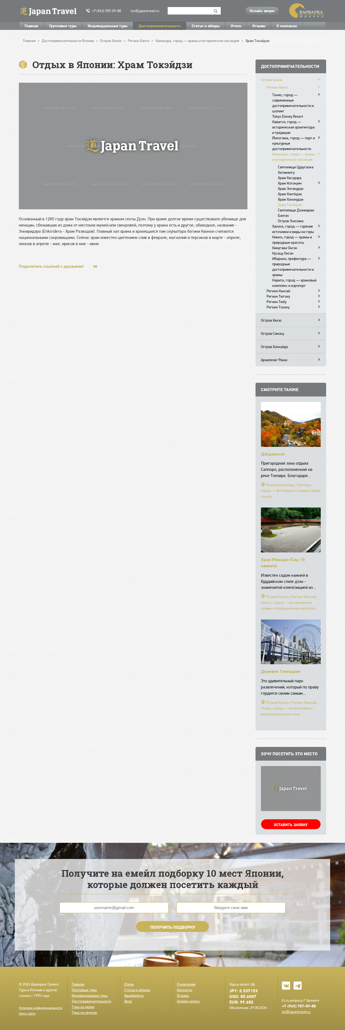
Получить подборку (172, 927)
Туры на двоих (83, 1007)
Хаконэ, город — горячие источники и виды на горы (293, 229)
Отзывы (258, 25)
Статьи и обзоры (206, 25)
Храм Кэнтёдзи (290, 194)
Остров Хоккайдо (274, 347)
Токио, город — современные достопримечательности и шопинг (293, 103)
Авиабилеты (134, 995)
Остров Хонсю (271, 80)
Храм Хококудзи (290, 199)
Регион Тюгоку (278, 296)
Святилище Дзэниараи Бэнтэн (296, 213)
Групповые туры (63, 25)
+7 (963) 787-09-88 (106, 11)
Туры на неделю (84, 1012)
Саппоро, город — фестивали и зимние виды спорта (290, 490)
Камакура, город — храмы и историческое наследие (293, 157)
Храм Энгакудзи (290, 188)
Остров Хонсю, (278, 596)
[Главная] (50, 10)
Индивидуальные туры (107, 25)
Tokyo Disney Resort (287, 116)
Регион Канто (277, 87)
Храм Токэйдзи (290, 205)
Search (216, 11)
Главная (31, 25)
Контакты (184, 990)
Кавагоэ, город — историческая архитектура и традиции (293, 127)
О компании (287, 25)
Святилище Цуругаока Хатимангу (295, 170)
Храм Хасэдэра (289, 178)
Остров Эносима (290, 221)
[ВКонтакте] (95, 266)
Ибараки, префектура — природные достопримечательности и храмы (293, 266)
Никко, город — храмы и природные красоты (292, 240)
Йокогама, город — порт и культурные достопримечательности (293, 143)
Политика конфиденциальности (40, 1008)
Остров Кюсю (271, 320)
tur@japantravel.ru (145, 11)
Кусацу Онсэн (282, 253)
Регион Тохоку (278, 307)
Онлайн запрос (262, 10)
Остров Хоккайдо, (281, 484)
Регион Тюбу (277, 302)
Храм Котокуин (290, 183)
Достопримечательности (160, 25)
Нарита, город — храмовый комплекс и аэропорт (294, 283)
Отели (236, 25)
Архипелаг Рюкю (274, 360)
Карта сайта (27, 1013)
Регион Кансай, (304, 596)
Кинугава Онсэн (284, 248)
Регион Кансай (278, 291)
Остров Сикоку (272, 333)
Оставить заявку (291, 824)
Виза (128, 1001)
